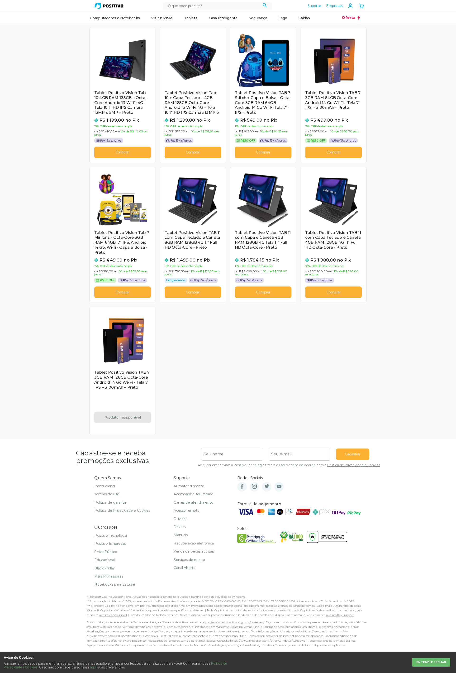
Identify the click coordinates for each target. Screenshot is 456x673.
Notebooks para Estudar (114, 584)
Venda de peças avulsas (194, 551)
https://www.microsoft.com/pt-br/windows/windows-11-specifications (279, 640)
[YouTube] (279, 486)
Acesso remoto (187, 510)
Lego (283, 18)
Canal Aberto (184, 568)
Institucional (104, 486)
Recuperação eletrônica (194, 543)
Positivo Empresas (110, 543)
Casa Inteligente (223, 18)
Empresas (334, 6)
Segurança (258, 18)
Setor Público (105, 552)
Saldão (304, 18)
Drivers (179, 527)
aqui (93, 667)
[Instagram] (254, 486)
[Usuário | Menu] (350, 5)
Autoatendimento (189, 486)
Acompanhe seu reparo (193, 494)
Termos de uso (106, 494)
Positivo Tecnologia (110, 535)
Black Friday (104, 568)
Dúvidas (180, 519)
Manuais (181, 535)
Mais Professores (108, 576)
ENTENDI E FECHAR (431, 662)
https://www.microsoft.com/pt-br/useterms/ (233, 622)
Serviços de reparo (189, 560)
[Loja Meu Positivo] (109, 6)
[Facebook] (242, 486)
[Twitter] (266, 486)
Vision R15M (162, 18)
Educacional (104, 560)
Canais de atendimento (193, 502)
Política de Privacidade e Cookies (353, 465)
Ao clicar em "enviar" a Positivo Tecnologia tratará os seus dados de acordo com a (289, 465)
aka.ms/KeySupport (113, 615)
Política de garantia (110, 502)
